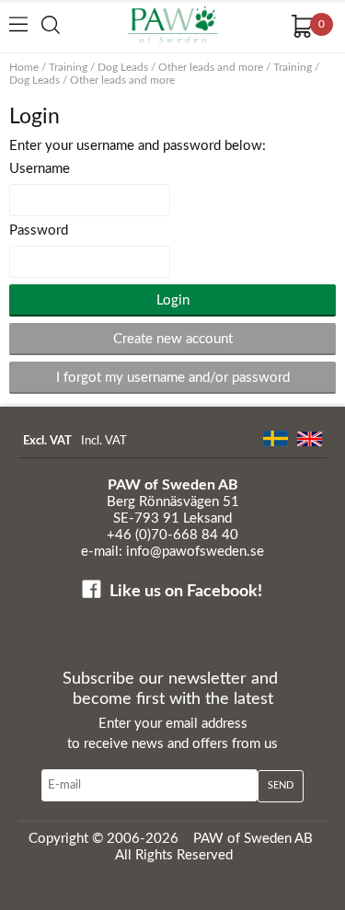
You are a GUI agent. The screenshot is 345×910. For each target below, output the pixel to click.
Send (280, 785)
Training (68, 67)
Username (39, 169)
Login (173, 300)
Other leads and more (210, 67)
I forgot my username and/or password (173, 378)
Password (38, 230)
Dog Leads (123, 67)
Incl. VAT (104, 441)
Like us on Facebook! (185, 591)
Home (24, 67)
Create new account (173, 339)
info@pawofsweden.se (195, 552)
